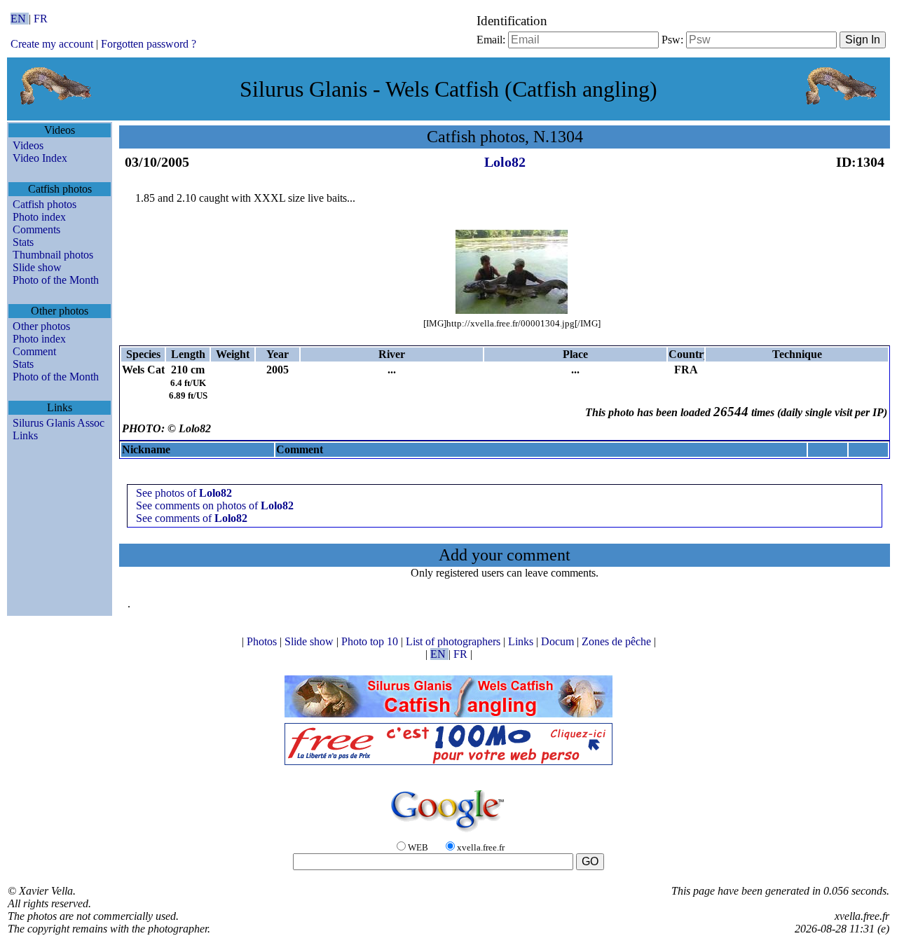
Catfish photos (44, 204)
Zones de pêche (618, 641)
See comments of (191, 518)
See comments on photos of (215, 505)
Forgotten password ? (148, 44)
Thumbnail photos (53, 255)
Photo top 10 (371, 641)
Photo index (39, 217)
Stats (23, 242)
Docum (559, 641)
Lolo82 (505, 162)
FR (41, 19)
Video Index (40, 158)
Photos (263, 641)
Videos (28, 145)
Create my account (52, 44)
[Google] (448, 833)
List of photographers (454, 641)
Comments (36, 229)
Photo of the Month (56, 280)
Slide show (37, 267)
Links (25, 435)
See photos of (184, 493)
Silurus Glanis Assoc (58, 423)
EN (20, 19)
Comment (34, 351)
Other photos (41, 326)
